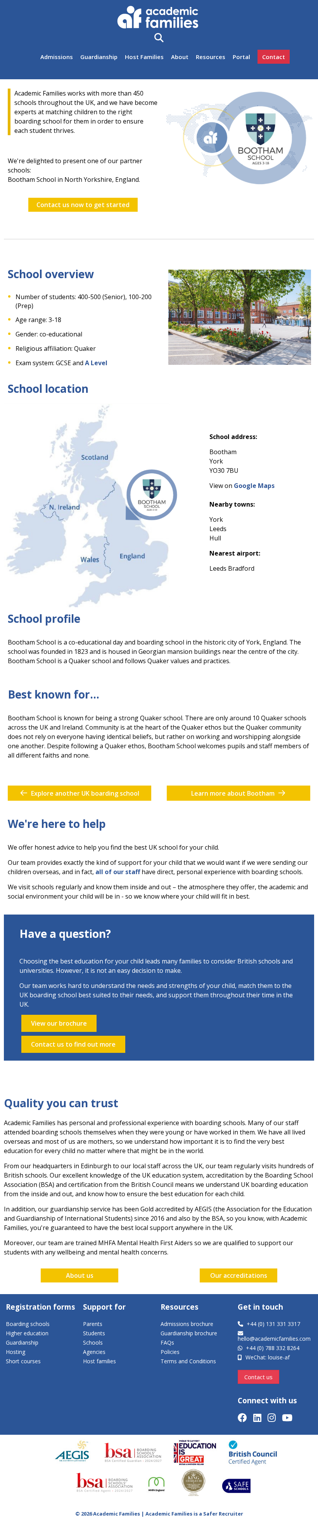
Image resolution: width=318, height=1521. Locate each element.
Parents (92, 1324)
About (179, 57)
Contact (273, 57)
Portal (241, 57)
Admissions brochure (187, 1324)
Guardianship (99, 57)
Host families (99, 1361)
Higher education (27, 1333)
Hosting (15, 1351)
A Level (96, 363)
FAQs (167, 1342)
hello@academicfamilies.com (274, 1338)
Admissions (56, 57)
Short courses (23, 1361)
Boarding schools (28, 1324)
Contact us (258, 1377)
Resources (210, 57)
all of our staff (117, 872)
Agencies (94, 1351)
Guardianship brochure (189, 1333)
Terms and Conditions (188, 1361)
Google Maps (254, 485)
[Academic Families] (159, 18)
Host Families (144, 57)
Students (94, 1333)
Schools (93, 1342)
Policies (170, 1351)
